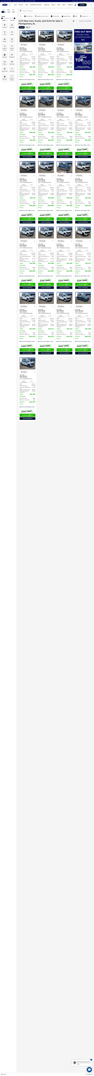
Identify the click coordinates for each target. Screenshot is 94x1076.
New (15, 4)
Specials (21, 4)
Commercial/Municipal (36, 4)
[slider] (2, 18)
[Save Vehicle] (34, 45)
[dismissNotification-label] (91, 1060)
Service (53, 4)
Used (26, 4)
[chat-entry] (89, 1069)
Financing (46, 4)
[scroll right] (89, 16)
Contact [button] (82, 5)
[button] (91, 5)
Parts (58, 4)
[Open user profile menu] (75, 5)
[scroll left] (20, 16)
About (64, 4)
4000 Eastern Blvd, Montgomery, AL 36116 (83, 1)
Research (70, 5)
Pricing (23, 54)
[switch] (3, 11)
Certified (8, 9)
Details (31, 54)
